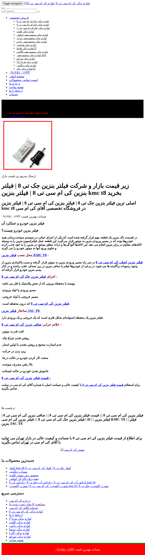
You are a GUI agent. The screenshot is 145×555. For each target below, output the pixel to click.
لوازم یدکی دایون (19, 525)
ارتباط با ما (16, 90)
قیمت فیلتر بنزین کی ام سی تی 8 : (26, 378)
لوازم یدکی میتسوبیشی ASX (31, 55)
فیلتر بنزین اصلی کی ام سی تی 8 (119, 262)
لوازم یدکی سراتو (26, 58)
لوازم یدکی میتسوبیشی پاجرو (32, 41)
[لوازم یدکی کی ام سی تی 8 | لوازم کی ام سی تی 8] (57, 3)
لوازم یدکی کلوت (25, 31)
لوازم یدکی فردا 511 (27, 62)
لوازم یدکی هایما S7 (27, 48)
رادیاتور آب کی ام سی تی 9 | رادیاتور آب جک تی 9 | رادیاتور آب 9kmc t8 (52, 482)
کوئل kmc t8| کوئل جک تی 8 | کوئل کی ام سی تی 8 (40, 468)
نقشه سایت (16, 87)
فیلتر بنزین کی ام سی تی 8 (50, 303)
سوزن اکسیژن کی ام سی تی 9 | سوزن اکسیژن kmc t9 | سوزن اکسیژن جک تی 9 (59, 486)
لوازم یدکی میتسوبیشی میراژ (32, 38)
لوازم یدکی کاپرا (19, 533)
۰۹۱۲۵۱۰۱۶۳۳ (19, 72)
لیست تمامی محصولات (23, 80)
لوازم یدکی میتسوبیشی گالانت (32, 51)
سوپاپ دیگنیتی (18, 471)
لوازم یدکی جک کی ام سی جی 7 (33, 28)
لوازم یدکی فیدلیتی (26, 45)
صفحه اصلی (16, 76)
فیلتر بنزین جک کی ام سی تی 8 (24, 276)
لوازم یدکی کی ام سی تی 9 (26, 511)
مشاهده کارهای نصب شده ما (27, 504)
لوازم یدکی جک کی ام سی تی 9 (33, 24)
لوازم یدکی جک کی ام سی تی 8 (33, 21)
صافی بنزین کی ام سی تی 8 (22, 324)
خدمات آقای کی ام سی (23, 508)
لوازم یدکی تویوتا (19, 529)
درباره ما (14, 83)
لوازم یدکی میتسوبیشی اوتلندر (32, 34)
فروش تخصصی (19, 17)
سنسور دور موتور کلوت (24, 475)
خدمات (13, 94)
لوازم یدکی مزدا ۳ (20, 518)
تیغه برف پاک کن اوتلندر (24, 478)
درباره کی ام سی (19, 500)
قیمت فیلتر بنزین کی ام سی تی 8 (102, 384)
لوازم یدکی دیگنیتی (26, 65)
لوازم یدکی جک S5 (26, 68)
